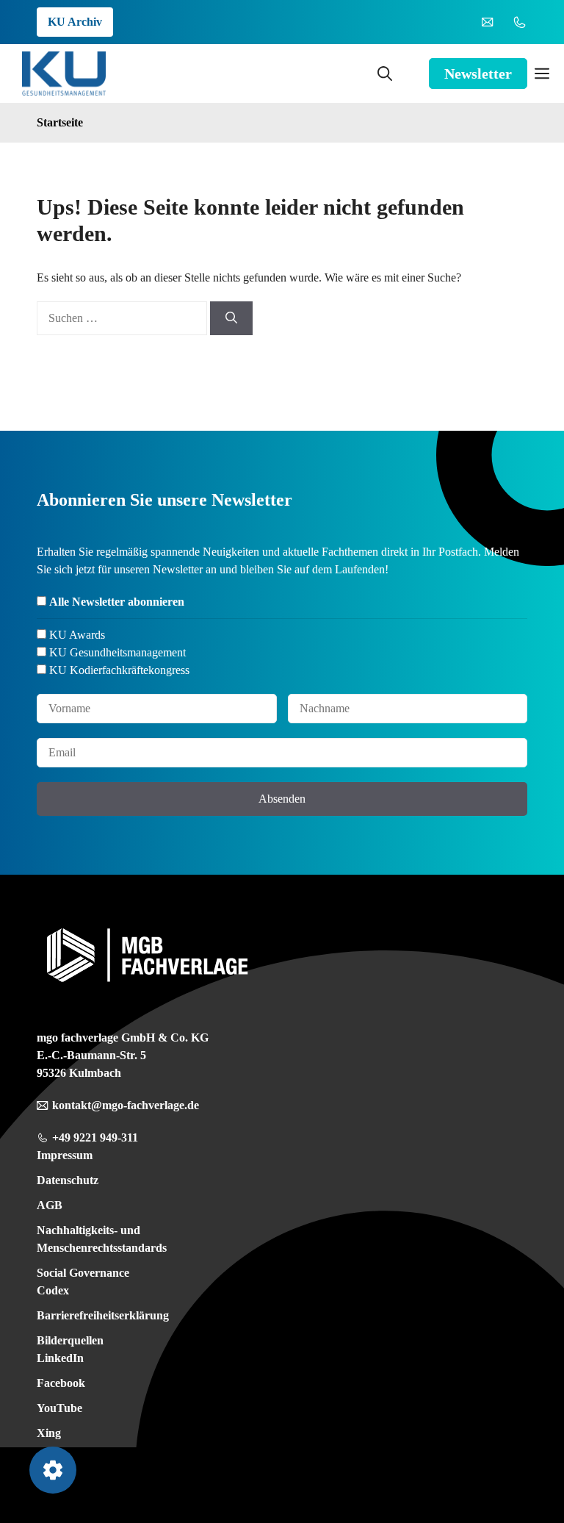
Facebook (61, 1383)
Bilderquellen (70, 1340)
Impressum (65, 1155)
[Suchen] (231, 318)
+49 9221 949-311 (95, 1137)
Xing (49, 1433)
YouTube (59, 1408)
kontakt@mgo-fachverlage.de (125, 1105)
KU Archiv (75, 21)
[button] (385, 73)
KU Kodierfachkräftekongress (119, 670)
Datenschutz (67, 1180)
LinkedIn (60, 1358)
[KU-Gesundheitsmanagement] (64, 73)
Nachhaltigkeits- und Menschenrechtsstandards (102, 1239)
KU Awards (77, 634)
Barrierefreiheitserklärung (103, 1315)
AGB (49, 1205)
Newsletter (478, 73)
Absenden (282, 798)
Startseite (60, 122)
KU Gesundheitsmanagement (117, 652)
